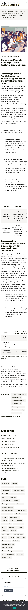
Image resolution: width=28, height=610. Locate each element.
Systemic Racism (7, 547)
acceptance (5, 483)
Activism (14, 483)
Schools (11, 537)
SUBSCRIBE (8, 590)
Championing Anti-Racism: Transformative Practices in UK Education (11, 471)
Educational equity (7, 507)
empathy (4, 517)
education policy (21, 510)
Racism (4, 537)
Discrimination (6, 500)
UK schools (20, 554)
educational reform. (7, 510)
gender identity (18, 524)
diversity (15, 500)
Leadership (5, 530)
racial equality (18, 534)
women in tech (16, 413)
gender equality (16, 403)
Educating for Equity (7, 444)
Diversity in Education (7, 438)
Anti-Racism (19, 487)
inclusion (11, 527)
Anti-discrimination (7, 487)
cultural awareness (18, 490)
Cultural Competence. (8, 494)
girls (15, 216)
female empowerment (18, 400)
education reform (7, 514)
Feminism (19, 520)
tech (10, 123)
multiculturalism (6, 534)
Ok (14, 607)
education (20, 504)
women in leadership (18, 410)
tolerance (19, 551)
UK (2, 554)
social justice (6, 541)
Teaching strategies (7, 551)
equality (4, 520)
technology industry (17, 407)
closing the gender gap (19, 394)
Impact (4, 527)
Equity (11, 520)
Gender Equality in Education (10, 57)
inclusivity (20, 527)
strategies (16, 541)
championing (6, 490)
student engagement (8, 544)
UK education (10, 554)
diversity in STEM (16, 397)
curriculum (21, 494)
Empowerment (14, 517)
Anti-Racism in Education (9, 435)
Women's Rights (6, 557)
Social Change (21, 537)
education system (20, 514)
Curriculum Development (9, 497)
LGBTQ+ (13, 530)
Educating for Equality (8, 441)
